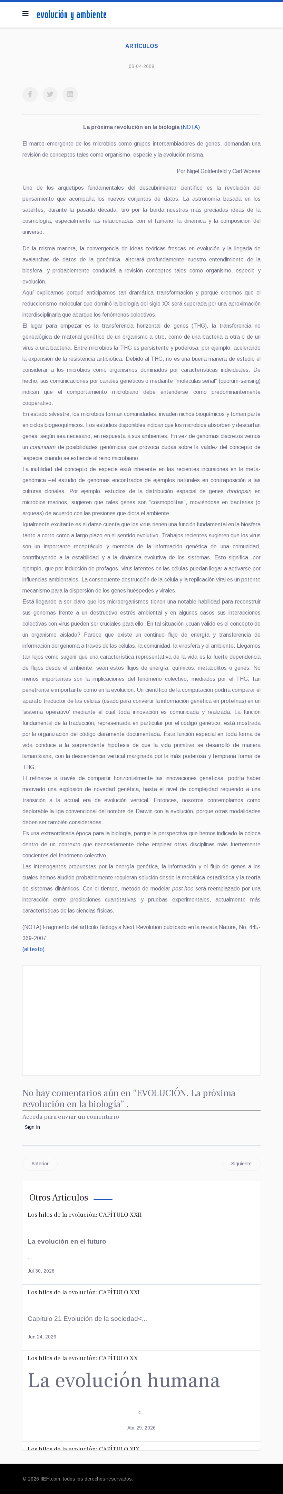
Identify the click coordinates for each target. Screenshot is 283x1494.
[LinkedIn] (70, 94)
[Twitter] (50, 94)
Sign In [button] (32, 1127)
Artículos (141, 46)
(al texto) (33, 949)
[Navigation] (25, 14)
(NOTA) (190, 127)
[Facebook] (30, 94)
